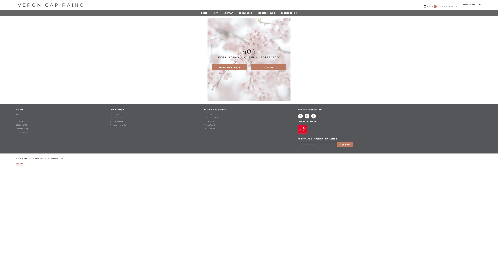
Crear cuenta (454, 6)
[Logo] (50, 5)
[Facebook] (300, 116)
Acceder (444, 6)
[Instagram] (307, 116)
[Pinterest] (313, 116)
